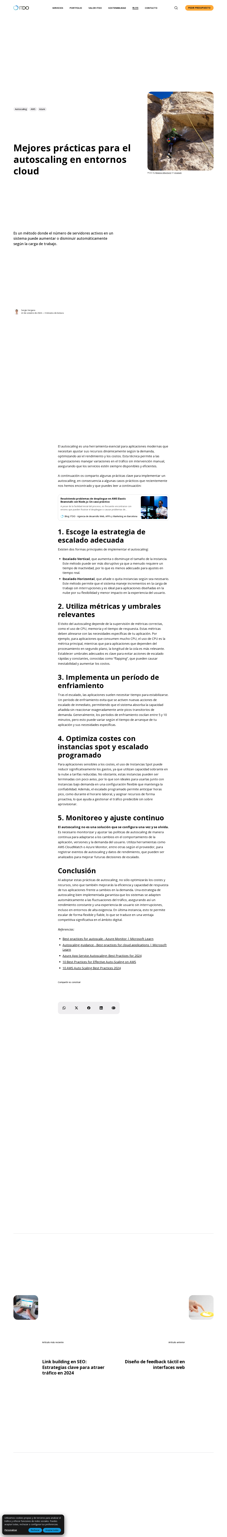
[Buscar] (176, 8)
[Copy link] (113, 1008)
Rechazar (35, 1530)
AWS (33, 109)
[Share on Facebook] (89, 1008)
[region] (33, 1525)
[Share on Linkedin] (101, 1008)
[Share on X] (76, 1008)
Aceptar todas (52, 1530)
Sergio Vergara (28, 310)
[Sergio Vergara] (16, 312)
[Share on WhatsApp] (64, 1008)
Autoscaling (21, 109)
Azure (42, 109)
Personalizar (10, 1530)
